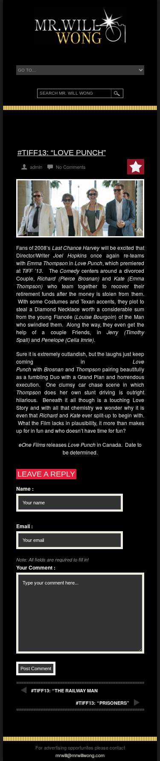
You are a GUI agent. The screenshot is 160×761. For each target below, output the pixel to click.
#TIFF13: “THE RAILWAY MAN (64, 690)
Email (24, 526)
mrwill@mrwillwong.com (80, 755)
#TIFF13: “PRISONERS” (102, 703)
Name (25, 488)
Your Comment (35, 567)
